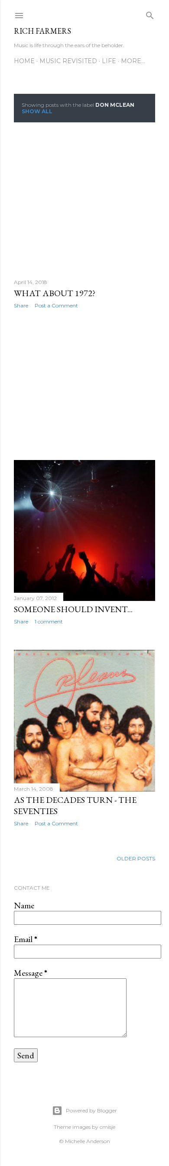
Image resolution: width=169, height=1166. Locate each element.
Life (109, 61)
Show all (37, 111)
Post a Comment (56, 305)
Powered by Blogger (91, 1110)
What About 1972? (54, 293)
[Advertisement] (84, 384)
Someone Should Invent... (73, 609)
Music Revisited (68, 61)
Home (24, 61)
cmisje (107, 1127)
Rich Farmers (42, 31)
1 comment (49, 621)
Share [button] (21, 305)
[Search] (150, 13)
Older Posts (136, 858)
